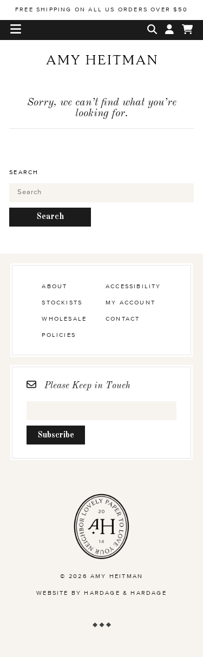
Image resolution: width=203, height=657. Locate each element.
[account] (169, 30)
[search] (152, 30)
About (54, 286)
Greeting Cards (102, 95)
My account (130, 303)
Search (23, 172)
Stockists (62, 303)
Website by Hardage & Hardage (101, 593)
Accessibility (133, 286)
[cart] (187, 30)
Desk (102, 78)
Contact (123, 319)
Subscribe (55, 435)
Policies (59, 335)
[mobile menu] (15, 29)
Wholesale (101, 237)
